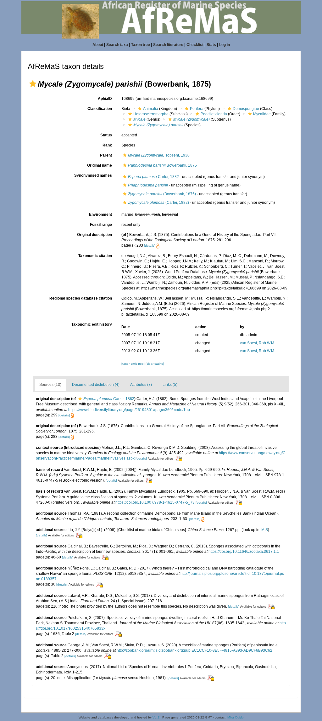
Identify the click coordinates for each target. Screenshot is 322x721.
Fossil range (101, 224)
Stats (211, 45)
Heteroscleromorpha (151, 114)
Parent (106, 155)
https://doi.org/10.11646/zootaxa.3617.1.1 (243, 551)
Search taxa (117, 45)
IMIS (264, 530)
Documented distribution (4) (95, 384)
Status (106, 135)
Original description (94, 234)
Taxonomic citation (95, 256)
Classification (99, 108)
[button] (33, 84)
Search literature (168, 45)
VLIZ (156, 717)
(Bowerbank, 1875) (162, 194)
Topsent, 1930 (159, 155)
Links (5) (170, 384)
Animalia (150, 108)
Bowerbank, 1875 (162, 165)
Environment (100, 214)
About (97, 45)
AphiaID (105, 98)
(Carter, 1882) (158, 202)
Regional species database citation (80, 298)
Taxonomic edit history (91, 324)
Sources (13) (50, 384)
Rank (107, 145)
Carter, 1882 (153, 177)
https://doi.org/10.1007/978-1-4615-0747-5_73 (155, 502)
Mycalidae (262, 114)
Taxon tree (140, 45)
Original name (99, 165)
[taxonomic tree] (133, 363)
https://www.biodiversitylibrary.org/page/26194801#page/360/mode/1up (129, 410)
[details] (149, 245)
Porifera (196, 108)
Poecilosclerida (214, 114)
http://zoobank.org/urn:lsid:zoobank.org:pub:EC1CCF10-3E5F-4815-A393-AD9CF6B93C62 (194, 650)
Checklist (194, 45)
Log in (224, 45)
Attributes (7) (141, 384)
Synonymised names (93, 175)
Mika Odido (235, 717)
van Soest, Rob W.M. (257, 343)
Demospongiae (246, 108)
